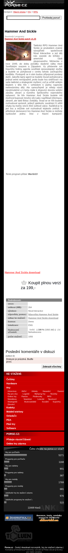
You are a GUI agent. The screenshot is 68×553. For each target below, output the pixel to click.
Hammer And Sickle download (22, 272)
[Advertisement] (28, 198)
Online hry (12, 396)
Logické (26, 394)
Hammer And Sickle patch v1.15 (20, 39)
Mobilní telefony (14, 411)
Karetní (61, 391)
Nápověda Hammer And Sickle (43, 314)
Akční (24, 391)
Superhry (57, 402)
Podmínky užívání (33, 549)
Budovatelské (30, 402)
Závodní (11, 404)
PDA (8, 420)
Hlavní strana (19, 12)
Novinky (53, 394)
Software (11, 428)
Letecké (40, 399)
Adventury (12, 391)
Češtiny (10, 379)
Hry (29, 12)
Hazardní (47, 391)
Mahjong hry (40, 394)
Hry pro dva (13, 394)
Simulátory (12, 399)
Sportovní (52, 399)
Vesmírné (28, 399)
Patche (25, 396)
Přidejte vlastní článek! (18, 439)
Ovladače (11, 416)
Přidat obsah (49, 549)
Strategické (12, 402)
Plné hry (10, 424)
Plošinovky (37, 396)
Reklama (19, 549)
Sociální (45, 402)
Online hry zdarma (16, 443)
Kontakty (9, 549)
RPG (35, 12)
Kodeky (10, 407)
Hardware (11, 383)
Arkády (35, 391)
